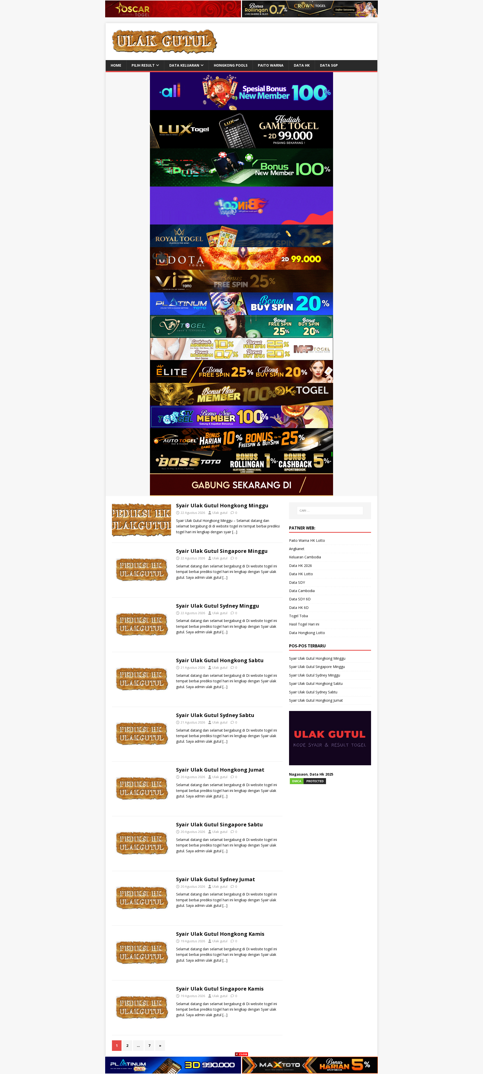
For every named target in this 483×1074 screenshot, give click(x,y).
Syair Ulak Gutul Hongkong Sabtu (220, 660)
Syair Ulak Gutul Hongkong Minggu (222, 505)
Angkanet (296, 548)
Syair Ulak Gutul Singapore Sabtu (219, 824)
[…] (234, 531)
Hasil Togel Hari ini (304, 624)
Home (116, 65)
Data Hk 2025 (321, 774)
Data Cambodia (302, 590)
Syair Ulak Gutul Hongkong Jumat (220, 769)
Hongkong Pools (231, 65)
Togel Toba (298, 615)
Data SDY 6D (300, 599)
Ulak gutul (219, 512)
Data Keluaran (184, 65)
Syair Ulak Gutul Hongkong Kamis (220, 933)
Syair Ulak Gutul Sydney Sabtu (215, 715)
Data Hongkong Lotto (307, 632)
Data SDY (297, 582)
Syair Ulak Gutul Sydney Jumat (215, 879)
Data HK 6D (299, 607)
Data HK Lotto (301, 573)
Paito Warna (271, 65)
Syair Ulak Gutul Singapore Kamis (220, 988)
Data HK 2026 (300, 565)
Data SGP (329, 65)
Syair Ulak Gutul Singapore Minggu (222, 551)
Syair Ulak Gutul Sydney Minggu (217, 605)
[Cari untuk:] (330, 510)
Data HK (302, 65)
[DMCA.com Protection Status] (308, 781)
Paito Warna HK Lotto (307, 540)
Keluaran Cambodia (305, 557)
